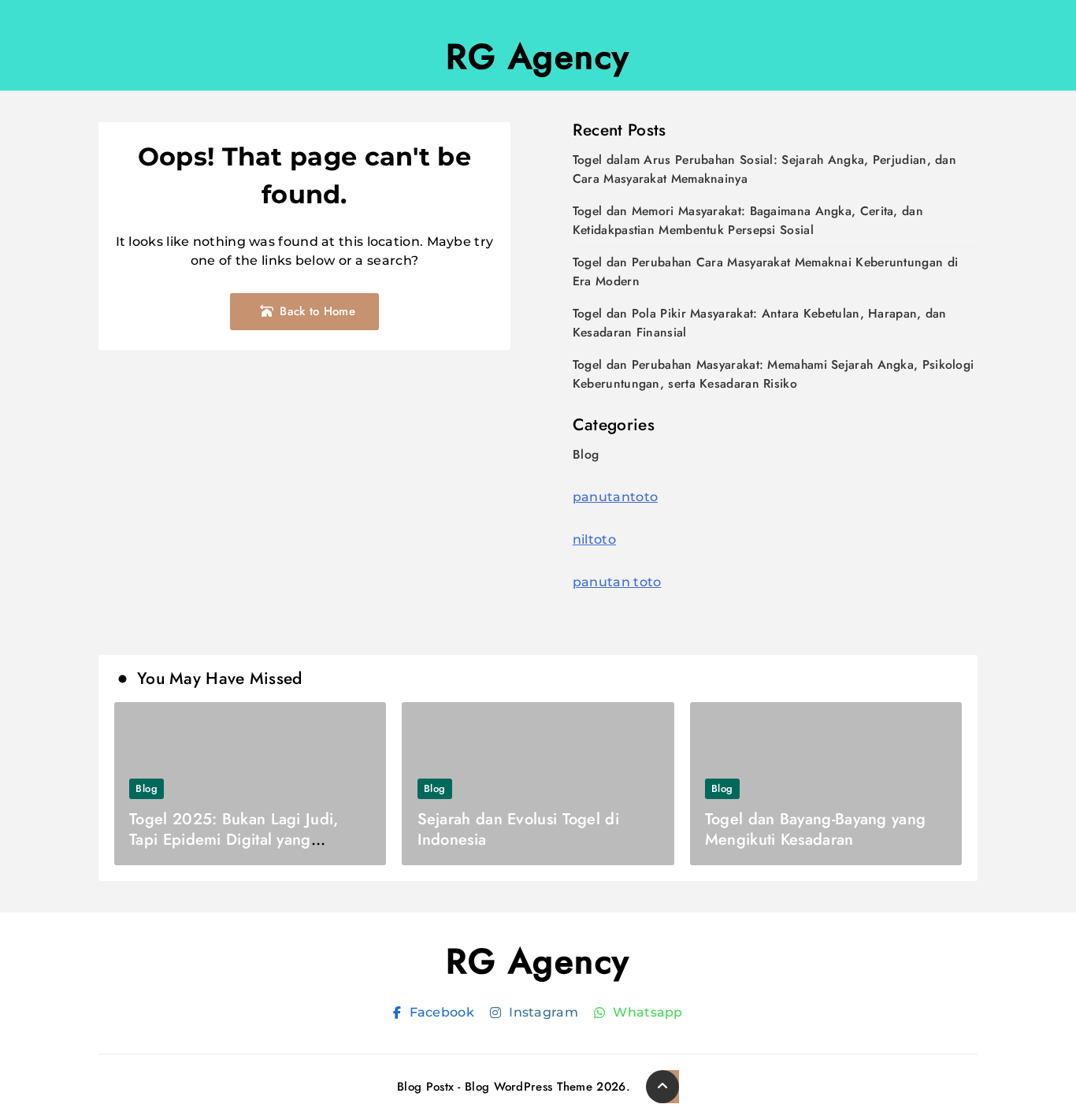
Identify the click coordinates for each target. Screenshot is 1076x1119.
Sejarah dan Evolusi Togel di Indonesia (518, 829)
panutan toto (617, 581)
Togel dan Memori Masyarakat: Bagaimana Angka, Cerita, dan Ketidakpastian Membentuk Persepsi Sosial (748, 220)
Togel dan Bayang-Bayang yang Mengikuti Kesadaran (815, 829)
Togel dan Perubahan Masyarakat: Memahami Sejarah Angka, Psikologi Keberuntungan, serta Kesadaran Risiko (773, 373)
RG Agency (538, 57)
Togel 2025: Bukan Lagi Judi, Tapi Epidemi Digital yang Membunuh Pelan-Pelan (233, 840)
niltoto (594, 539)
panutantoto (615, 496)
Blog (586, 454)
